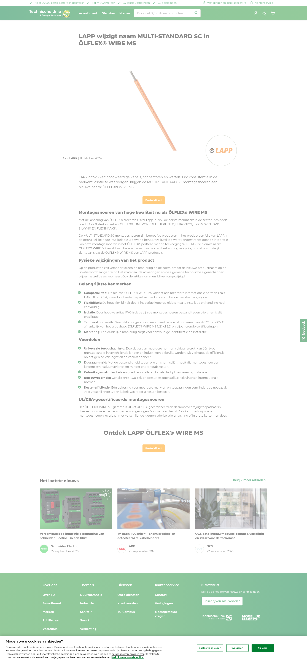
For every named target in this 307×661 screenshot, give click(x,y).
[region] (153, 648)
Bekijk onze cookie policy (128, 657)
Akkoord (263, 647)
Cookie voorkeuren (210, 647)
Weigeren (237, 647)
